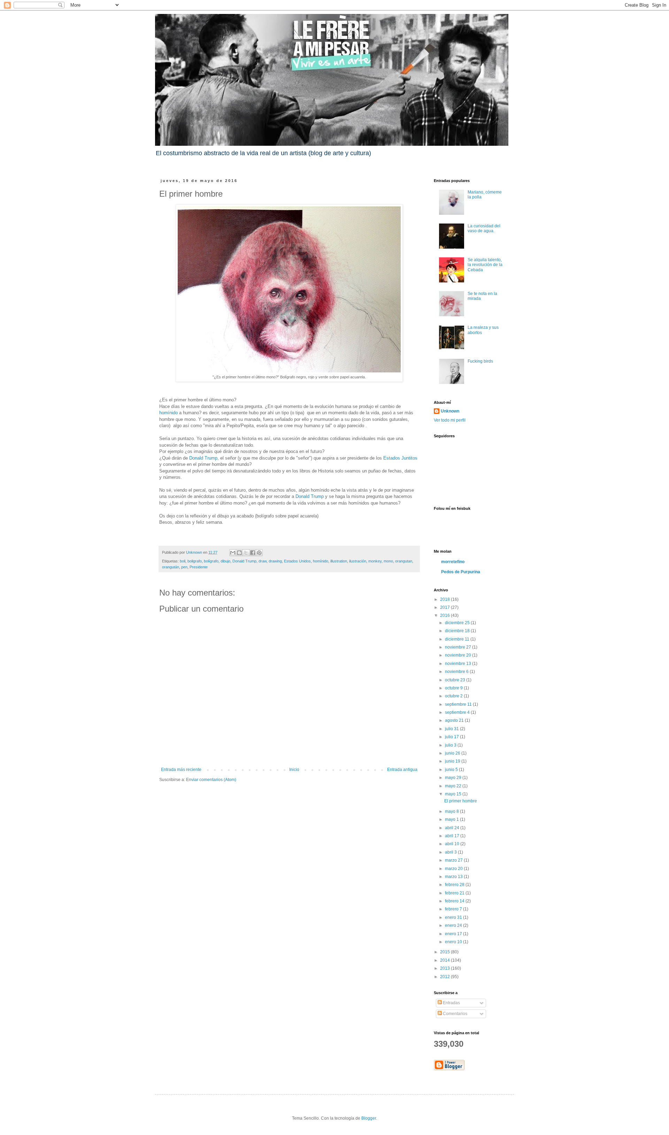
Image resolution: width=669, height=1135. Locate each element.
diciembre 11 (457, 639)
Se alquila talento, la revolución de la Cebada (485, 264)
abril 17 (452, 835)
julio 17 (452, 736)
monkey (375, 561)
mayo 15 (453, 794)
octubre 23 (455, 680)
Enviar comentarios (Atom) (211, 779)
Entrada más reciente (181, 769)
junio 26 (453, 753)
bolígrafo (211, 561)
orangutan (403, 561)
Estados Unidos (297, 561)
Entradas (451, 1002)
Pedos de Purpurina (460, 571)
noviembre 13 (458, 663)
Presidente (199, 567)
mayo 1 (452, 819)
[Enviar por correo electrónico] (232, 552)
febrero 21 (455, 893)
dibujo (225, 561)
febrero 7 (454, 909)
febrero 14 (455, 901)
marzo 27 (454, 860)
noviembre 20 (458, 655)
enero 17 (454, 933)
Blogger (368, 1118)
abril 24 (452, 827)
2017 (445, 607)
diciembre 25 (458, 622)
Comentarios (454, 1013)
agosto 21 (455, 720)
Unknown (450, 411)
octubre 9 (454, 688)
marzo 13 (454, 876)
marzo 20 (454, 868)
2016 (445, 615)
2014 (445, 960)
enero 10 (454, 941)
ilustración (357, 561)
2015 (445, 951)
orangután (170, 567)
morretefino (452, 561)
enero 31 (454, 917)
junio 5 (452, 769)
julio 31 (452, 728)
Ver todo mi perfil (450, 420)
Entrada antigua (402, 769)
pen (184, 567)
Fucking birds (480, 361)
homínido (168, 412)
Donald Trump (203, 458)
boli (182, 561)
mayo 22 (453, 786)
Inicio (294, 769)
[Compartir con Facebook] (252, 552)
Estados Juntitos (400, 458)
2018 (445, 599)
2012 (445, 976)
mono (388, 561)
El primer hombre (460, 801)
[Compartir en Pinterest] (259, 552)
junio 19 (453, 761)
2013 (445, 968)
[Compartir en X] (246, 552)
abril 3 (451, 852)
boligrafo (194, 561)
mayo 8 (452, 811)
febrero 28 (455, 884)
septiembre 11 (459, 704)
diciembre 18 (458, 630)
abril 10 (452, 843)
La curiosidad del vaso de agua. (484, 228)
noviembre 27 (458, 647)
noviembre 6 (457, 671)
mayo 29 (453, 777)
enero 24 (454, 925)
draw (263, 561)
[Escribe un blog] (239, 552)
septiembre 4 (458, 712)
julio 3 (451, 745)
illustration (338, 561)
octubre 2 (454, 696)
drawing (275, 561)
